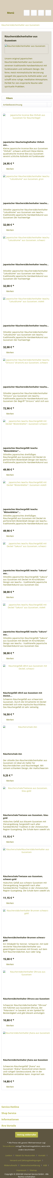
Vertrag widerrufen (26, 1134)
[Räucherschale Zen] (26, 739)
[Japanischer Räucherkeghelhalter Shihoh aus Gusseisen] (26, 127)
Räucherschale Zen (12, 753)
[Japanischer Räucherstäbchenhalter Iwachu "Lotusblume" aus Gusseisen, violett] (26, 310)
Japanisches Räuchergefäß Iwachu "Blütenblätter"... (20, 449)
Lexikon (8, 1155)
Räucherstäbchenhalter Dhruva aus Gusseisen (26, 998)
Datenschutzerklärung (30, 1165)
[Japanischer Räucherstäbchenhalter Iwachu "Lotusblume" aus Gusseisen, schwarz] (26, 249)
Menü (10, 12)
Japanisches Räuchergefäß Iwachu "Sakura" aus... (25, 572)
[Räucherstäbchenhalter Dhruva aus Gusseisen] (26, 983)
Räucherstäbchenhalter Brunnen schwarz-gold (24, 939)
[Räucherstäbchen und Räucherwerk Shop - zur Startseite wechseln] (26, 3)
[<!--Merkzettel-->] (34, 13)
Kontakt (41, 1155)
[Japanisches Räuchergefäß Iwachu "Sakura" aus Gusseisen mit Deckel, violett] (26, 616)
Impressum (21, 1170)
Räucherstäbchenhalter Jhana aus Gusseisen (25, 1060)
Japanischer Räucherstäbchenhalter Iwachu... (26, 203)
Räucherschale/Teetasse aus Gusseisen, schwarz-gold (23, 878)
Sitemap (33, 1170)
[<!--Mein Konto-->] (41, 13)
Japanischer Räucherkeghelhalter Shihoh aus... (23, 143)
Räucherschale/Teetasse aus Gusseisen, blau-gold (26, 816)
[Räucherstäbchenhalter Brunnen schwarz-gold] (26, 922)
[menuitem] (8, 13)
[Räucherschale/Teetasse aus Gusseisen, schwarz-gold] (26, 861)
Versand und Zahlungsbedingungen (25, 1160)
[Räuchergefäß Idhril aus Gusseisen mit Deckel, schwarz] (26, 677)
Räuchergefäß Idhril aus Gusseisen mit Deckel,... (22, 694)
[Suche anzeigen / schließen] (27, 13)
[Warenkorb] (48, 13)
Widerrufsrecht (10, 1165)
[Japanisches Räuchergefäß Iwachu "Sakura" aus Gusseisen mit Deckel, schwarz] (26, 555)
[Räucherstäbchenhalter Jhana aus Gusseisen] (26, 1045)
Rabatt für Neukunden (25, 1155)
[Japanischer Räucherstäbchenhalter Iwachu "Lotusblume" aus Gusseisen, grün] (26, 188)
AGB (45, 1165)
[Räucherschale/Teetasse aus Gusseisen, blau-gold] (26, 800)
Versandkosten (9, 1146)
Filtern (9, 98)
